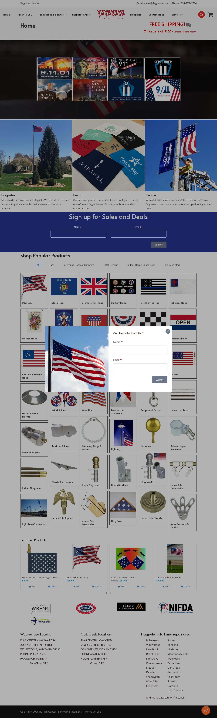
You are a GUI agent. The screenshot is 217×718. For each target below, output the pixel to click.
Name (116, 342)
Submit (159, 379)
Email (116, 360)
